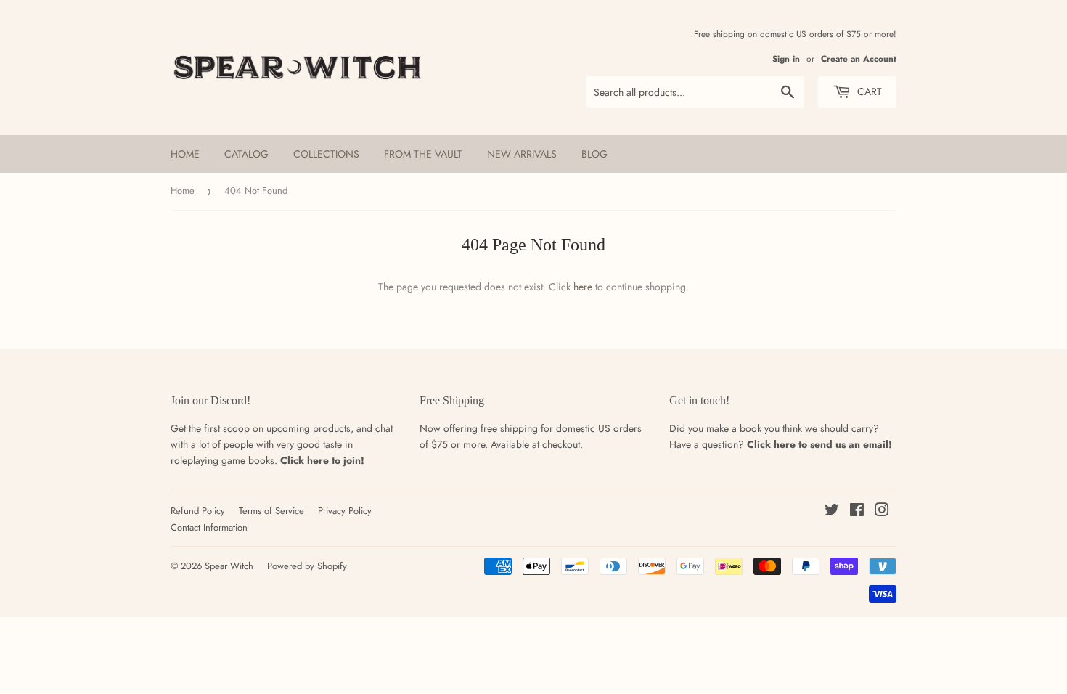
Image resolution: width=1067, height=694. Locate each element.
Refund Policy (198, 511)
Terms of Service (271, 511)
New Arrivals (522, 154)
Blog (594, 154)
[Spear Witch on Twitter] (832, 512)
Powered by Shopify (307, 566)
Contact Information (209, 527)
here (582, 286)
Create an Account (858, 58)
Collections (326, 154)
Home (185, 154)
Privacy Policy (345, 511)
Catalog (246, 154)
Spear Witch (229, 566)
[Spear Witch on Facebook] (856, 512)
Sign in (786, 58)
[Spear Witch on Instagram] (882, 512)
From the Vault (423, 154)
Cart (868, 91)
